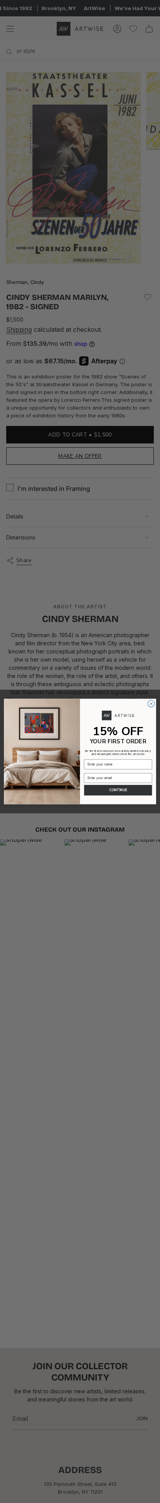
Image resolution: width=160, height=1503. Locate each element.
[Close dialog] (151, 703)
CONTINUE (118, 790)
